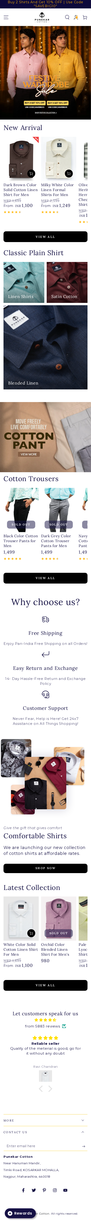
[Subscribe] (85, 1146)
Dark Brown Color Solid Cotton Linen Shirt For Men (21, 189)
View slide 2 (52, 114)
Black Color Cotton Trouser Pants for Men (21, 540)
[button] (67, 17)
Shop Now (45, 868)
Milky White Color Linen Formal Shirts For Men (57, 189)
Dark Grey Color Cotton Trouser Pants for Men (56, 540)
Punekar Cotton (37, 1213)
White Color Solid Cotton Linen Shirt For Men (21, 949)
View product (31, 174)
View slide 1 (38, 114)
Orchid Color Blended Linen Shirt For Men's (55, 949)
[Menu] (6, 17)
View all (45, 237)
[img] (46, 1020)
